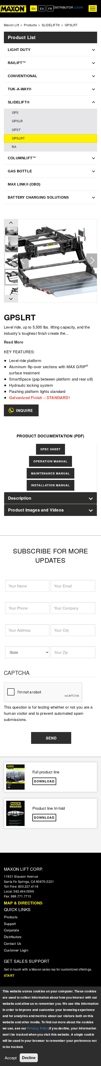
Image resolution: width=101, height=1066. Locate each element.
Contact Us (12, 943)
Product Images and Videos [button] (36, 510)
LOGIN (78, 7)
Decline (28, 1057)
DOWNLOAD (44, 781)
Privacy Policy (38, 1028)
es (42, 8)
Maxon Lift (11, 25)
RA (14, 147)
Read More (13, 342)
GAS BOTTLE (20, 171)
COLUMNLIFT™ (22, 158)
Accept (11, 1057)
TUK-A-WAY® (19, 89)
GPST (16, 130)
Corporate (11, 930)
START (9, 975)
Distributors (12, 936)
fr (50, 8)
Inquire (24, 410)
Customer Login (16, 950)
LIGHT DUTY (19, 50)
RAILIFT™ (17, 63)
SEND (51, 738)
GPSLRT (18, 138)
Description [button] (19, 498)
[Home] (13, 8)
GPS (15, 112)
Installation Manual (50, 485)
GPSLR (17, 121)
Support (10, 923)
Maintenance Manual (50, 473)
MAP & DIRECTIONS (23, 903)
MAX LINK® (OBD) (24, 184)
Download (44, 817)
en (33, 8)
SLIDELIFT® (51, 25)
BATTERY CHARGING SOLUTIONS (38, 197)
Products (30, 25)
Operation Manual (50, 461)
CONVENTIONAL (22, 76)
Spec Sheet (50, 449)
